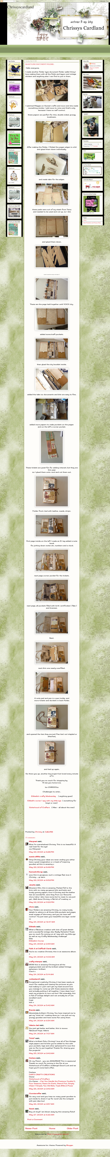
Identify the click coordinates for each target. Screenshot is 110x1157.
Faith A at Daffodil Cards (40, 949)
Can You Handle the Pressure (53, 1081)
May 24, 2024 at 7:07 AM (41, 1034)
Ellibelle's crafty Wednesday (43, 796)
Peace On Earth (49, 1083)
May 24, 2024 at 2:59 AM (41, 944)
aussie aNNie (34, 857)
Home (52, 1128)
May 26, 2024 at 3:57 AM (41, 1104)
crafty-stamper (35, 962)
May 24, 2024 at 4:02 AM (42, 957)
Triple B (59, 1086)
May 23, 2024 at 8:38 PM (41, 852)
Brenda (32, 1010)
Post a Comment (34, 1119)
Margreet (33, 841)
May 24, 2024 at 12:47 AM (42, 922)
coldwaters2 (34, 979)
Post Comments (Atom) (58, 1134)
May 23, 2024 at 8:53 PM (41, 880)
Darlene (32, 1058)
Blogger (69, 1145)
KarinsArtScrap (36, 872)
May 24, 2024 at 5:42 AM (41, 1005)
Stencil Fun (62, 1083)
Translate (95, 146)
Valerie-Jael (34, 1025)
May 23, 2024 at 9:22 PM (41, 902)
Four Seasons (35, 1083)
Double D (71, 1081)
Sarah (31, 1109)
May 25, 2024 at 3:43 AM (41, 1053)
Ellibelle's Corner (36, 941)
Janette (32, 885)
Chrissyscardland (20, 6)
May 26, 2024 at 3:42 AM (41, 1089)
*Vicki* (32, 1038)
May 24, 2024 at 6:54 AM (41, 1021)
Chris (31, 907)
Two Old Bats (49, 1086)
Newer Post (31, 1128)
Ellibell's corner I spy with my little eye (44, 801)
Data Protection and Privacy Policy (92, 222)
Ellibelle (32, 927)
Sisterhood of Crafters (39, 807)
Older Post (72, 1128)
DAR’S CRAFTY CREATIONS (42, 1074)
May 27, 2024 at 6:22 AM (41, 1115)
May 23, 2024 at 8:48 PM (41, 867)
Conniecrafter (35, 1093)
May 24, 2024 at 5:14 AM (41, 974)
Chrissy (93, 63)
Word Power (67, 1086)
